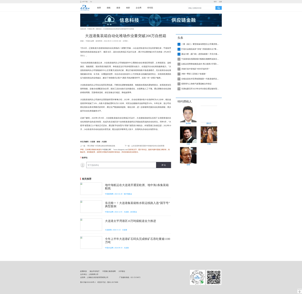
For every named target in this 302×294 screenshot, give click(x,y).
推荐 (99, 8)
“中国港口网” (106, 149)
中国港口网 (90, 29)
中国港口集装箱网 (109, 271)
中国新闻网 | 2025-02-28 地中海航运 (118, 194)
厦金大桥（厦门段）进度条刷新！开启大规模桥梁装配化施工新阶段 (200, 54)
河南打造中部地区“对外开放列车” (195, 69)
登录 (215, 1)
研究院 (150, 8)
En (91, 1)
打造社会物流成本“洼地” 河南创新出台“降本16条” (200, 49)
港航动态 (99, 29)
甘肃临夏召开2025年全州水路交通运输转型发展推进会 (200, 89)
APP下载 (85, 1)
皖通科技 (83, 271)
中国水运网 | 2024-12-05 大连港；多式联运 (121, 212)
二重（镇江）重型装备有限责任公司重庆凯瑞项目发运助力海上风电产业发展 (200, 44)
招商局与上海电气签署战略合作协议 (196, 84)
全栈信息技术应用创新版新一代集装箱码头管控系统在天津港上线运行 (200, 79)
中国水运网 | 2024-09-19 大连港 (117, 248)
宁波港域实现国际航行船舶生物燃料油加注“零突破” (200, 59)
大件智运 (121, 271)
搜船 (109, 8)
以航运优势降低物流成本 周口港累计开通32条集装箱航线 (200, 64)
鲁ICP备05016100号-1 (88, 282)
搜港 (118, 8)
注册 (220, 1)
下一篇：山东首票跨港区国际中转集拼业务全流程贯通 (144, 146)
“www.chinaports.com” (120, 149)
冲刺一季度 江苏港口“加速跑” (193, 74)
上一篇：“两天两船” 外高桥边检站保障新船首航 (97, 146)
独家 (128, 8)
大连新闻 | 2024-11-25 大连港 (116, 230)
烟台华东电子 (95, 271)
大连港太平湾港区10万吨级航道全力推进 (130, 220)
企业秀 (138, 8)
